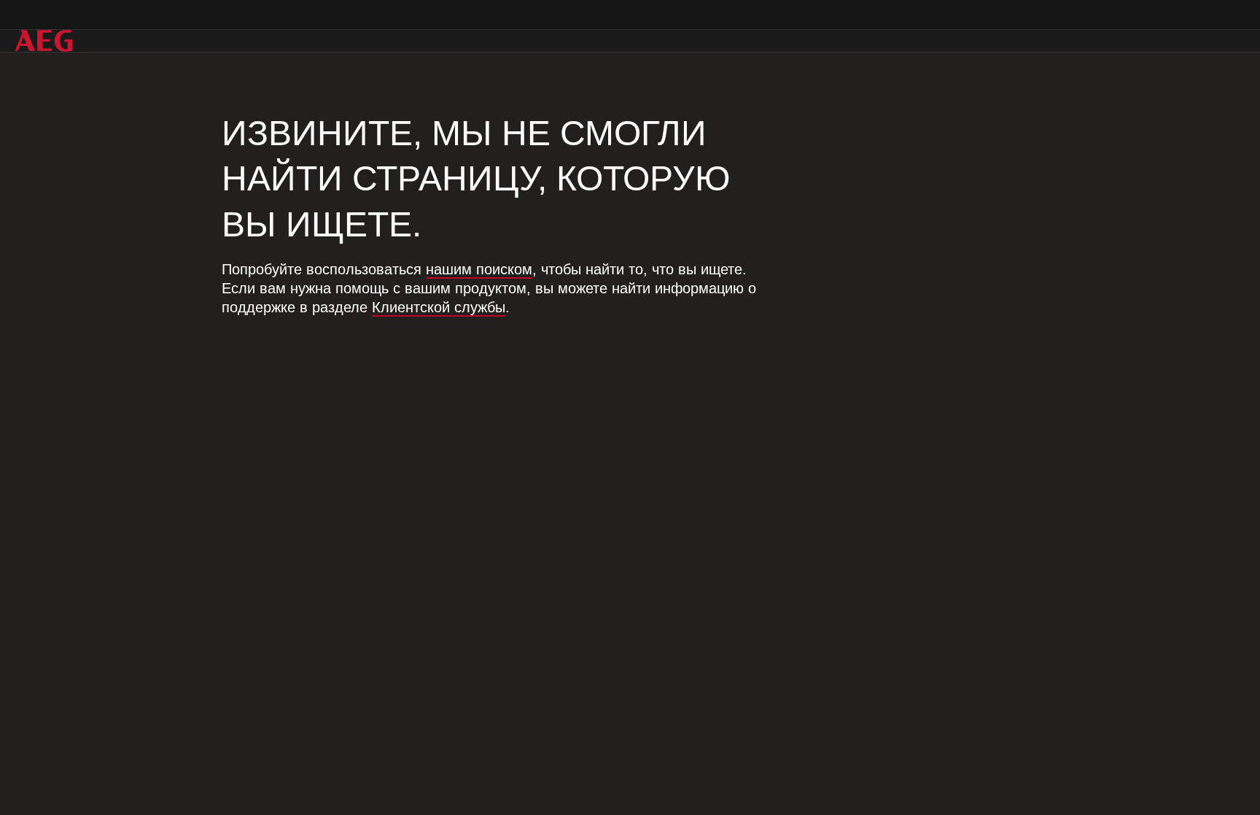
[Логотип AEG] (44, 41)
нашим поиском (479, 269)
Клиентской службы (438, 307)
